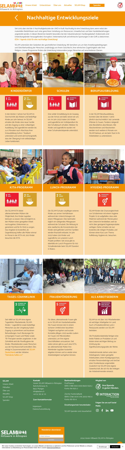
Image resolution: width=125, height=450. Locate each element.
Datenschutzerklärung (53, 448)
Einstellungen (103, 447)
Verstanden (115, 447)
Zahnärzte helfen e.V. (14, 355)
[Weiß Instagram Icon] (97, 410)
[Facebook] (102, 410)
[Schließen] (122, 446)
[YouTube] (112, 410)
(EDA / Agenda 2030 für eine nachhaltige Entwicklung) (36, 39)
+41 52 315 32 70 (39, 394)
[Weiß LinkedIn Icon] (107, 410)
